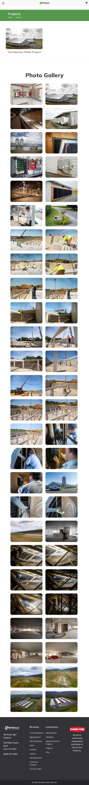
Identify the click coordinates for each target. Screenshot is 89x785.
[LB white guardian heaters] (61, 167)
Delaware (49, 737)
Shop (32, 745)
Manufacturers (36, 758)
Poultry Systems (36, 733)
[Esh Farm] (26, 531)
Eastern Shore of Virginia (52, 742)
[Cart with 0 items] (86, 3)
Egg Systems (35, 737)
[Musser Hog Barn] (61, 215)
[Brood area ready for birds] (26, 118)
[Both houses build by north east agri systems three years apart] (61, 94)
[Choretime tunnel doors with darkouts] (61, 142)
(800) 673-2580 (10, 754)
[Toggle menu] (3, 3)
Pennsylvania (51, 733)
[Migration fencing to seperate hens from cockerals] (26, 191)
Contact (33, 749)
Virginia (49, 748)
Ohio (48, 752)
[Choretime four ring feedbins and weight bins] (26, 142)
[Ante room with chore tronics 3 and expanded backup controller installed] (26, 94)
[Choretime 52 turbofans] (61, 118)
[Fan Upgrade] (61, 434)
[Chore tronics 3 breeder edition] (26, 167)
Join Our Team (35, 769)
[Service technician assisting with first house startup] (26, 215)
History (33, 754)
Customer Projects (34, 763)
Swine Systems (36, 741)
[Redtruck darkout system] (61, 191)
